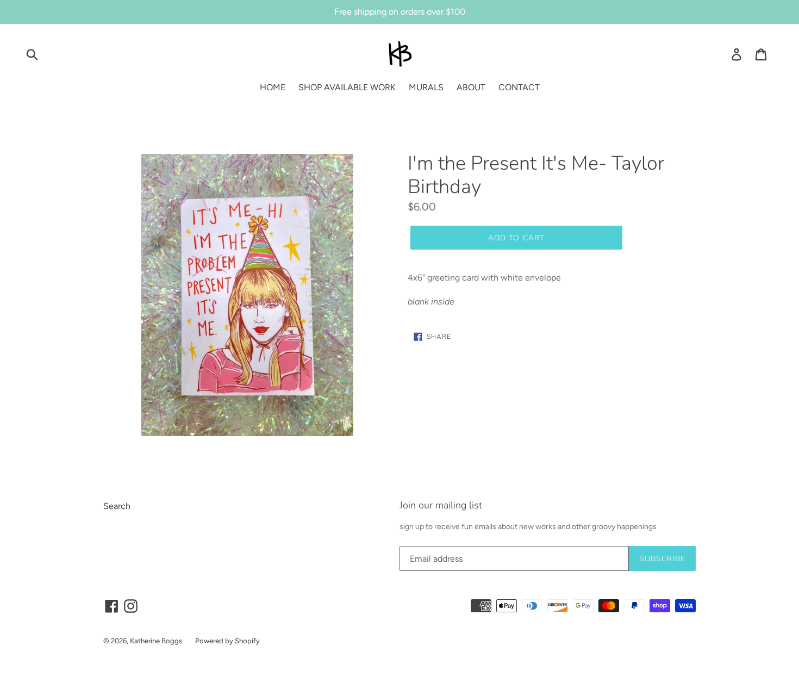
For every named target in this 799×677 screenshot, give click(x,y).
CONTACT (519, 87)
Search (116, 506)
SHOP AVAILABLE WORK (347, 87)
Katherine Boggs (156, 641)
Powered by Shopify (227, 641)
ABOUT (471, 87)
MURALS (426, 87)
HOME (272, 87)
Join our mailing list (441, 506)
